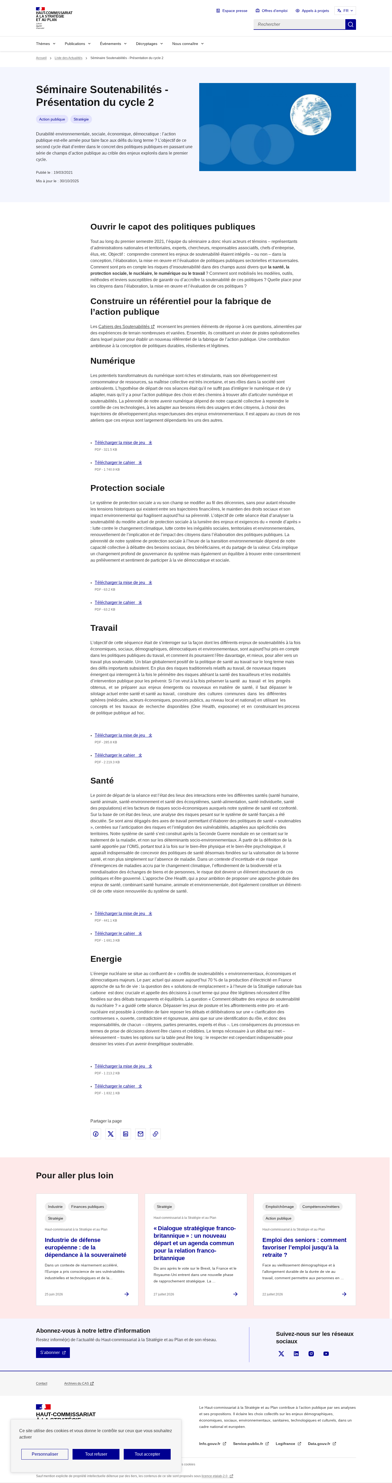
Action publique (52, 119)
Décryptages (146, 44)
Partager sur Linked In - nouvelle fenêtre (125, 1134)
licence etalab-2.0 (215, 1476)
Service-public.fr (248, 1443)
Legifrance (286, 1443)
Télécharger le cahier (115, 462)
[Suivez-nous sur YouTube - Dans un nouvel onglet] (326, 1353)
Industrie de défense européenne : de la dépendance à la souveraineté (85, 1247)
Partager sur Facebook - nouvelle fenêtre (95, 1134)
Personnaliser (45, 1454)
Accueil (41, 58)
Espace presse (234, 11)
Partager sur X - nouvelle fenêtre (110, 1134)
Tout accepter (147, 1454)
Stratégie (81, 119)
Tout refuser (96, 1454)
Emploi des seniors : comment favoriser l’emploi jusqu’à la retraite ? (304, 1247)
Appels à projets (315, 11)
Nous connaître (185, 44)
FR (346, 11)
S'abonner (50, 1352)
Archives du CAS (76, 1383)
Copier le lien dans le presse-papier (155, 1134)
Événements (110, 44)
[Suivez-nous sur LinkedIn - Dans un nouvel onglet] (296, 1353)
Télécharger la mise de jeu (120, 442)
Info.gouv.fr (210, 1443)
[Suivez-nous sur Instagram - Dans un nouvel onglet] (311, 1353)
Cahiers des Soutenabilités (124, 326)
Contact (41, 1383)
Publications (75, 44)
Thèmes (43, 44)
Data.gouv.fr (319, 1443)
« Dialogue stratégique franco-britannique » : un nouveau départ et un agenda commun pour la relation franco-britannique (195, 1243)
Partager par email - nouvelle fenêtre (140, 1134)
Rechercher (350, 24)
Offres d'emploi (274, 11)
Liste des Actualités (68, 58)
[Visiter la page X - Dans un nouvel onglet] (281, 1353)
